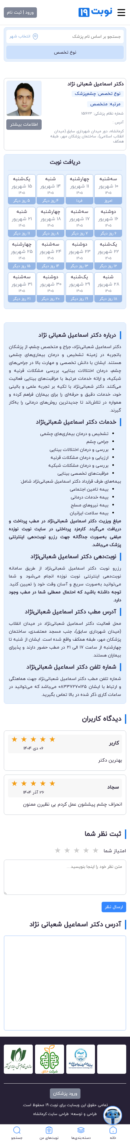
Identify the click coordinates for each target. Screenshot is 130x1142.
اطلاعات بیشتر (24, 125)
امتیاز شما (114, 851)
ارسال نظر (114, 907)
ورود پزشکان (65, 1094)
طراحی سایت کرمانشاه (51, 1114)
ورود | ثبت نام (20, 13)
